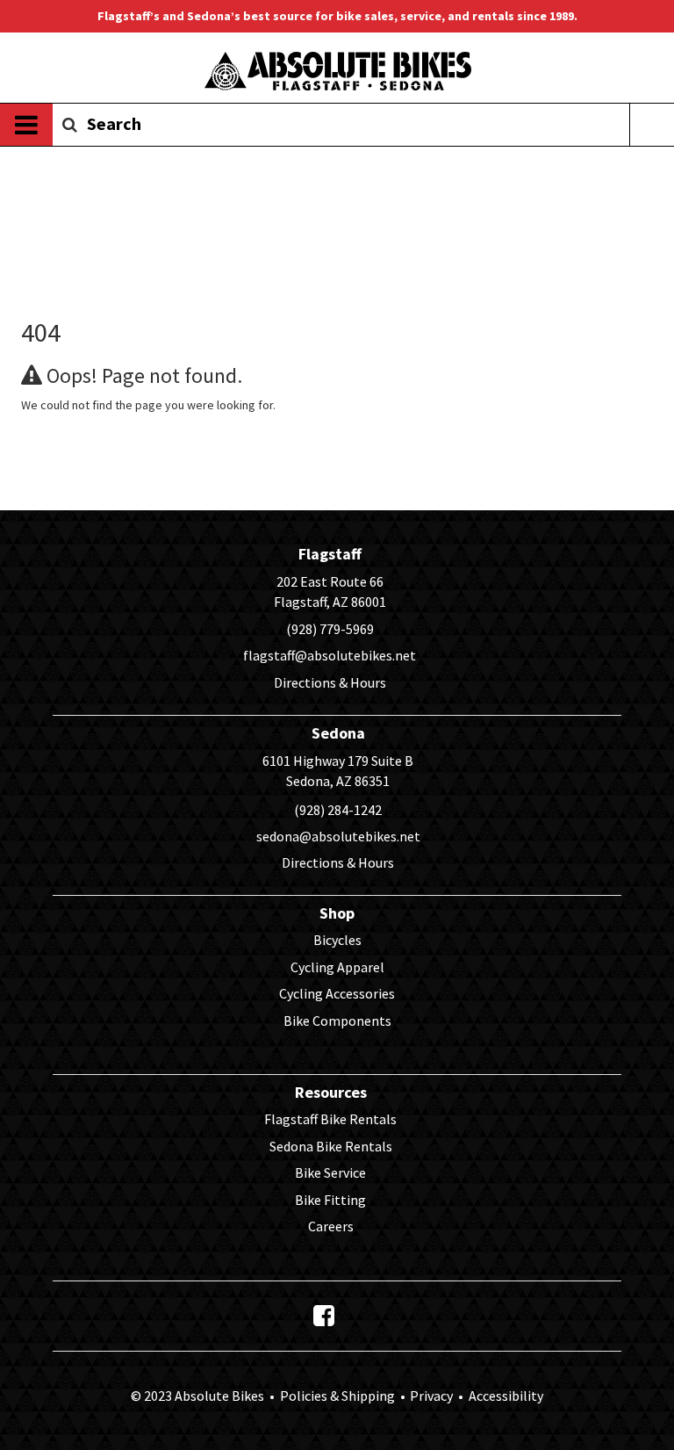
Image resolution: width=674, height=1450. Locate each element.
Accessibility (504, 1395)
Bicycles (337, 940)
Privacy (431, 1395)
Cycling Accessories (337, 993)
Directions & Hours (330, 682)
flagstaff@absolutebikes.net (329, 655)
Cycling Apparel (337, 967)
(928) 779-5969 (330, 629)
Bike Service (330, 1172)
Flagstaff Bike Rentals (330, 1119)
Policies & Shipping (337, 1395)
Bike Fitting (330, 1199)
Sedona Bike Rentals (330, 1146)
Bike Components (337, 1020)
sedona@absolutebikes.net (338, 836)
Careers (331, 1226)
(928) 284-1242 (338, 810)
